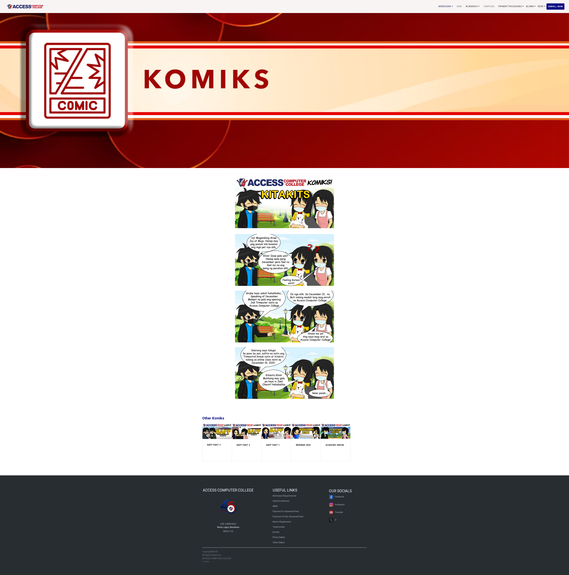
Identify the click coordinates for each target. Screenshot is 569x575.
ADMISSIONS (445, 6)
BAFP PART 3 (213, 445)
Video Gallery (279, 542)
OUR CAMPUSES (228, 524)
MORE (541, 6)
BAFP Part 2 (243, 445)
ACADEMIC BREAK (335, 445)
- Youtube (338, 512)
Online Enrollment (281, 501)
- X (334, 520)
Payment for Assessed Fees (286, 511)
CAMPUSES (489, 6)
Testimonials (279, 527)
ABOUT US (228, 531)
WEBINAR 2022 (303, 445)
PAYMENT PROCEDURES (510, 6)
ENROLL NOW (555, 6)
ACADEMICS (472, 6)
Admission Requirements (284, 496)
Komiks (276, 532)
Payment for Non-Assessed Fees (288, 516)
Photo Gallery (279, 537)
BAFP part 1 (273, 445)
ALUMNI (530, 6)
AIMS (459, 6)
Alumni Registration (282, 522)
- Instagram (339, 504)
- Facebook (338, 497)
